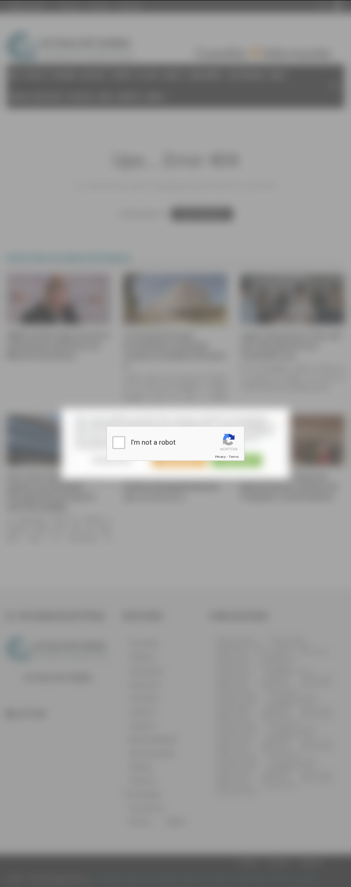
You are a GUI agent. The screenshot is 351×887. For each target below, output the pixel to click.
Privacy (220, 457)
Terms (234, 457)
